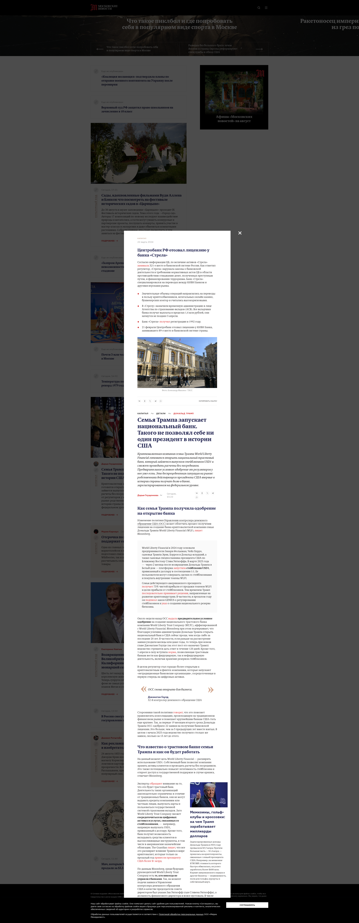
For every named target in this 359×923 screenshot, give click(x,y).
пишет (198, 531)
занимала (143, 266)
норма (172, 652)
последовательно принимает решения (165, 593)
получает (147, 587)
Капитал (141, 238)
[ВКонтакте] (139, 401)
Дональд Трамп (183, 413)
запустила (180, 568)
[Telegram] (155, 401)
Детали (161, 413)
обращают (156, 784)
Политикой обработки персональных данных (181, 914)
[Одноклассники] (145, 401)
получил (165, 322)
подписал (151, 600)
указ (164, 603)
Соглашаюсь (247, 905)
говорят (178, 712)
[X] (150, 401)
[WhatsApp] (161, 401)
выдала (172, 619)
